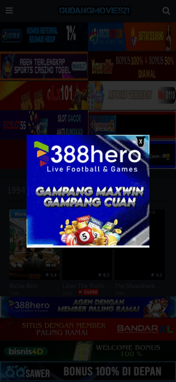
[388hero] (88, 243)
